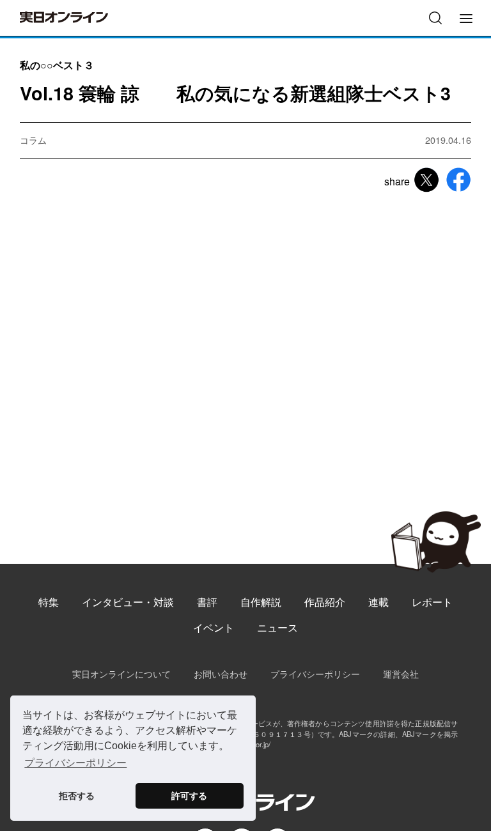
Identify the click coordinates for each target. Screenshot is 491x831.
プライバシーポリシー (315, 673)
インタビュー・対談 (128, 601)
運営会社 (401, 673)
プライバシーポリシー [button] (75, 762)
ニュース (277, 627)
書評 (207, 601)
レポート (432, 601)
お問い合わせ (220, 673)
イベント (213, 627)
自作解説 (260, 601)
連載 (378, 601)
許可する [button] (189, 796)
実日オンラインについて (121, 673)
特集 (48, 601)
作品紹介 (324, 601)
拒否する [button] (77, 796)
